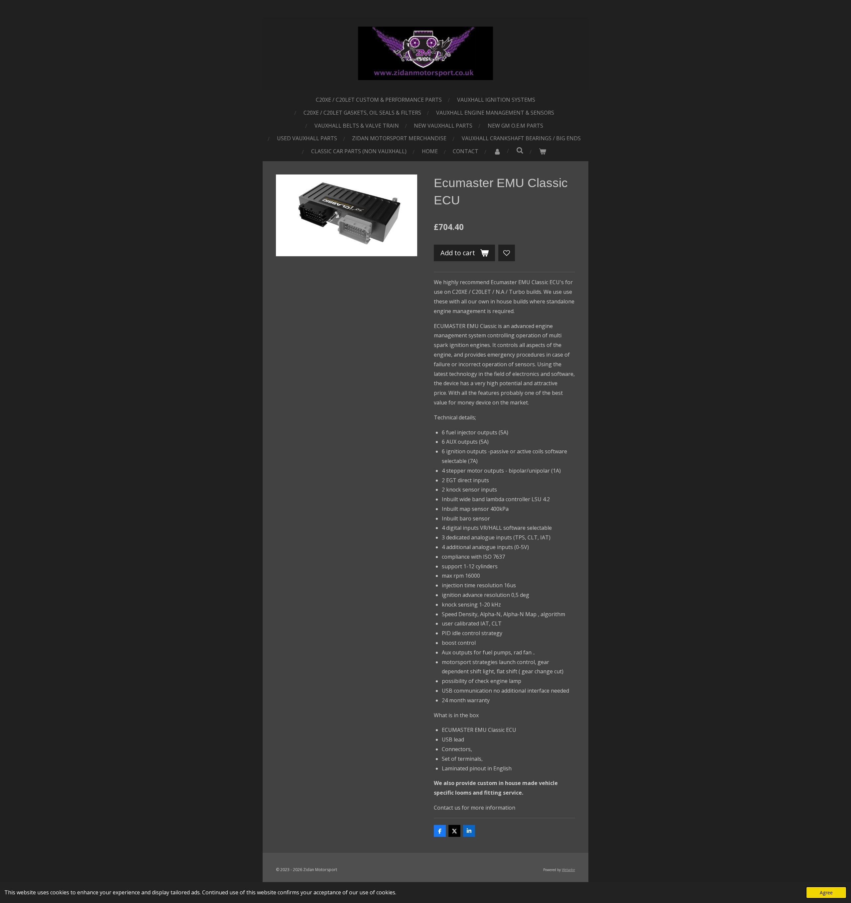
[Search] (520, 150)
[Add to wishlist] (506, 253)
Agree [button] (826, 892)
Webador (568, 869)
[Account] (497, 151)
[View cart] (542, 151)
